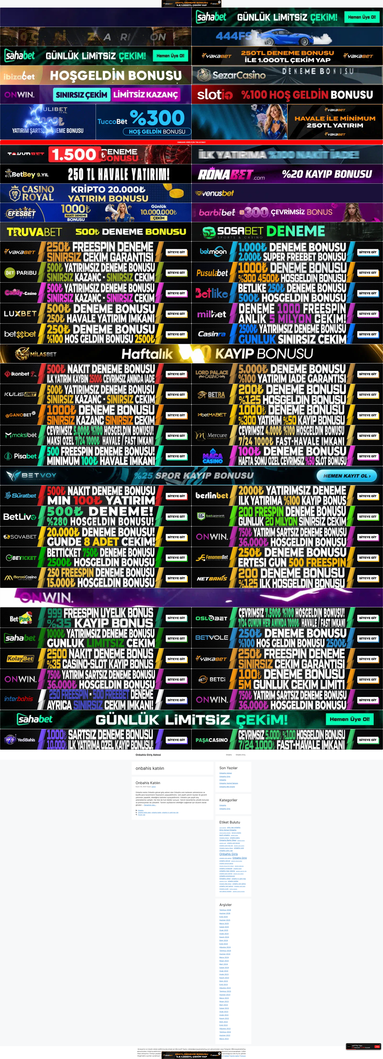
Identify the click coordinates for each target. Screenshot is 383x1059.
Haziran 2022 (224, 1035)
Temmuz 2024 (225, 951)
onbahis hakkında (239, 866)
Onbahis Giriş (240, 755)
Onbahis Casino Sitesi (226, 848)
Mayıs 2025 (224, 924)
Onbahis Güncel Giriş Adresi (226, 866)
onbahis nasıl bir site (241, 871)
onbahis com (239, 848)
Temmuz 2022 (225, 1032)
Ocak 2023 (223, 1012)
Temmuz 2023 (225, 991)
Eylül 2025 (223, 917)
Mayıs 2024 (224, 957)
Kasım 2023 (224, 978)
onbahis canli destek (233, 843)
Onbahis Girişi (239, 858)
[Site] (95, 252)
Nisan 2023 (224, 1001)
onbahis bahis (235, 838)
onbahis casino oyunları (238, 891)
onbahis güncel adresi (226, 863)
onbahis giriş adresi (225, 858)
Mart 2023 (223, 1005)
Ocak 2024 (223, 971)
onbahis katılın (156, 812)
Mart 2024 (223, 964)
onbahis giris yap (226, 851)
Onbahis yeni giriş (239, 886)
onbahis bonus (241, 840)
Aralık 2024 (224, 934)
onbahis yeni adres (239, 884)
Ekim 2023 (223, 981)
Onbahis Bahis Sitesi (227, 840)
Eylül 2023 (223, 985)
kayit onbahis (224, 835)
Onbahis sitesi (225, 879)
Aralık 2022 (224, 1015)
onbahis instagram (225, 868)
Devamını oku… (150, 805)
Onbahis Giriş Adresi (148, 754)
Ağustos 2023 (225, 988)
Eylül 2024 (223, 944)
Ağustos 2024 (225, 947)
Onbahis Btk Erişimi (227, 787)
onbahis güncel (224, 861)
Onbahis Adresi (225, 773)
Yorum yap (141, 815)
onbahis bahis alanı (144, 812)
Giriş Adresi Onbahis (227, 830)
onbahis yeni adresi (226, 886)
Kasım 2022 (224, 1018)
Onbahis (229, 755)
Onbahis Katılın (148, 783)
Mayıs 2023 (224, 998)
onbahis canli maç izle (226, 845)
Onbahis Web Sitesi (225, 884)
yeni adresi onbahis (225, 891)
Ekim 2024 (223, 940)
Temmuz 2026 (225, 910)
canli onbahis (222, 827)
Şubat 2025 (224, 927)
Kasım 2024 (224, 937)
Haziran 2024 (224, 954)
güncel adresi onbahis (225, 833)
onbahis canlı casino (239, 845)
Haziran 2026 (224, 913)
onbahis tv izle (223, 881)
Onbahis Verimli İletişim (228, 783)
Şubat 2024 (224, 968)
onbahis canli (222, 843)
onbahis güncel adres (236, 861)
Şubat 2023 (224, 1008)
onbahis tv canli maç (239, 879)
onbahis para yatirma (225, 873)
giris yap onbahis (233, 827)
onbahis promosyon (227, 876)
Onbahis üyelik (224, 889)
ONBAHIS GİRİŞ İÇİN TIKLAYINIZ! (191, 142)
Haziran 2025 (224, 920)
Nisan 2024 (224, 961)
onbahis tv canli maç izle (170, 812)
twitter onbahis (233, 889)
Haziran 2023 (224, 995)
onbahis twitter (233, 881)
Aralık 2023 (224, 974)
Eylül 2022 (223, 1025)
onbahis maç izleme (227, 871)
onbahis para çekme (238, 873)
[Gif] (191, 353)
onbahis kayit (237, 868)
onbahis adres (234, 835)
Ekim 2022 (223, 1022)
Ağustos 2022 (225, 1029)
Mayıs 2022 (224, 1039)
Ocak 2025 (223, 930)
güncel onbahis (236, 833)
